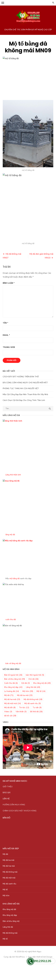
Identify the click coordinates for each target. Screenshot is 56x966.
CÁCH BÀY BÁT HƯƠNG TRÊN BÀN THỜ (21, 376)
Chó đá (33, 679)
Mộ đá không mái (33, 699)
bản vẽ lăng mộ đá (13, 663)
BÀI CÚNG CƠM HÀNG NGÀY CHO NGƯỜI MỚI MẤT (25, 382)
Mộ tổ (41, 691)
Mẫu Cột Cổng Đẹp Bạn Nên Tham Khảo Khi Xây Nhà (25, 394)
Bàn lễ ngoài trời (13, 675)
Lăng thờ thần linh (13, 474)
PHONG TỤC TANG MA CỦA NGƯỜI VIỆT (21, 388)
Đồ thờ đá (36, 711)
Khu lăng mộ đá (42, 683)
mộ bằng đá (15, 578)
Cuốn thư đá (11, 683)
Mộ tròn (27, 691)
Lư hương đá (11, 691)
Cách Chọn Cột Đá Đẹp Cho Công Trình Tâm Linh (24, 400)
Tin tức (24, 707)
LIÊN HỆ (6, 798)
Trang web (9, 347)
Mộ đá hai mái (12, 699)
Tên (5, 323)
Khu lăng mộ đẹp (13, 687)
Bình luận (9, 283)
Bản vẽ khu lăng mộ (14, 679)
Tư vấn (37, 707)
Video (8, 711)
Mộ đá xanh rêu (32, 703)
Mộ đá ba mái (24, 695)
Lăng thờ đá (33, 687)
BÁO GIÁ (6, 792)
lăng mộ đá (10, 534)
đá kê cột (10, 715)
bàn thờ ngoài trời (35, 675)
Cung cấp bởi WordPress (14, 957)
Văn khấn (21, 711)
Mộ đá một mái (12, 703)
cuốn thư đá (10, 619)
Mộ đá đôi (9, 707)
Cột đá (25, 683)
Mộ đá (8, 695)
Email (6, 335)
